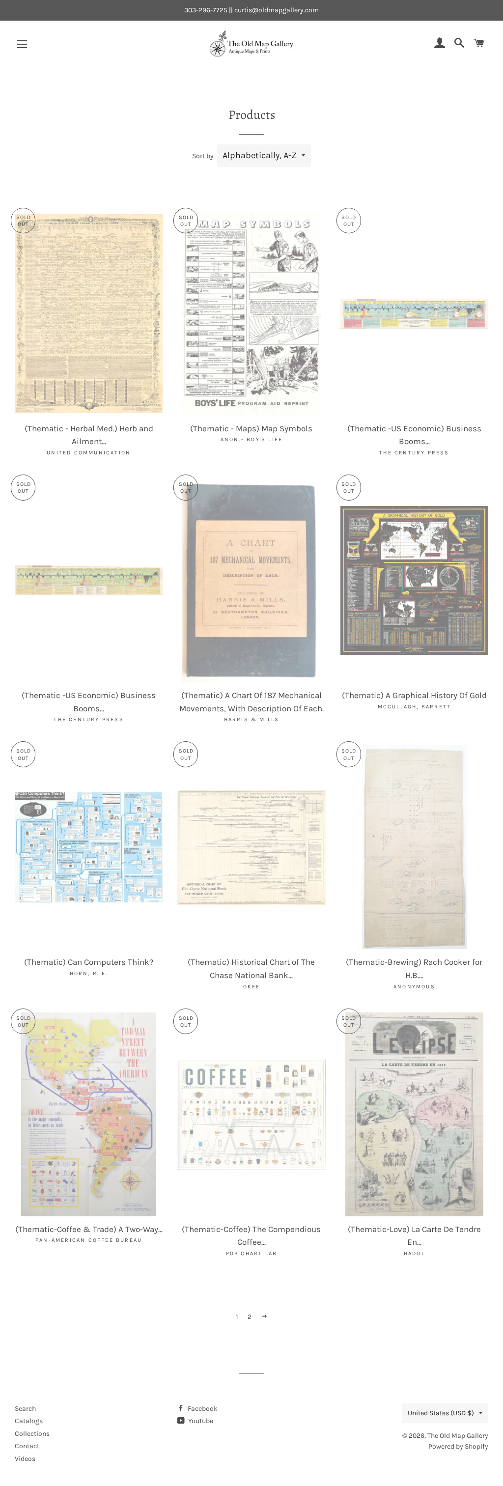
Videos (25, 1459)
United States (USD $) (441, 1413)
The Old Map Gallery (457, 1435)
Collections (32, 1434)
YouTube (200, 1421)
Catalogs (29, 1421)
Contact (27, 1446)
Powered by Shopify (458, 1446)
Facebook (202, 1408)
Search (25, 1408)
